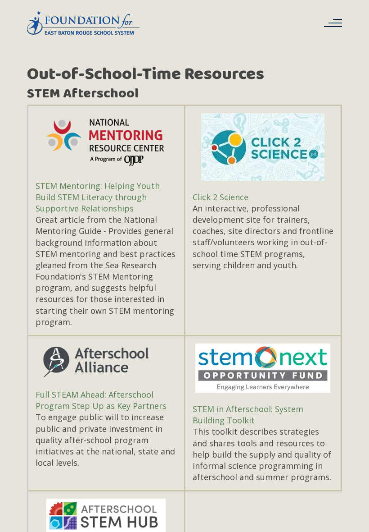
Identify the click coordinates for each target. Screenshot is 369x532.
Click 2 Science (220, 197)
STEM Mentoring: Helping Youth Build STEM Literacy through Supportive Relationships (98, 197)
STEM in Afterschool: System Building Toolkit (248, 415)
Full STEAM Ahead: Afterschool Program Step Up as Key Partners (101, 400)
